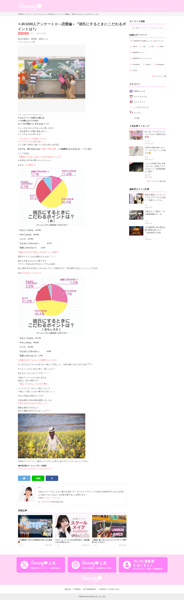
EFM (161, 47)
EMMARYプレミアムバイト (143, 58)
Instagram (160, 64)
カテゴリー (104, 9)
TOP (164, 9)
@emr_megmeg (53, 498)
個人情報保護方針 (90, 589)
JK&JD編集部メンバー (133, 9)
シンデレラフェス (141, 107)
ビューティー (139, 102)
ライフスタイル (39, 14)
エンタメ (137, 113)
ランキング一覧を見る (158, 181)
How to (148, 64)
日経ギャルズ (139, 91)
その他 (136, 118)
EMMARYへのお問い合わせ (109, 589)
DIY (152, 47)
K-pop (135, 70)
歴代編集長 (146, 9)
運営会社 (68, 589)
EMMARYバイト (139, 52)
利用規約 (77, 589)
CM (144, 47)
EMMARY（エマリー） (25, 14)
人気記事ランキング (117, 9)
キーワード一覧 (160, 76)
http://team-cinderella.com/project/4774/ (35, 469)
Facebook (136, 64)
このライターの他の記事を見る (52, 502)
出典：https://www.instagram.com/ (30, 115)
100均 (135, 47)
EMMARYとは (157, 9)
